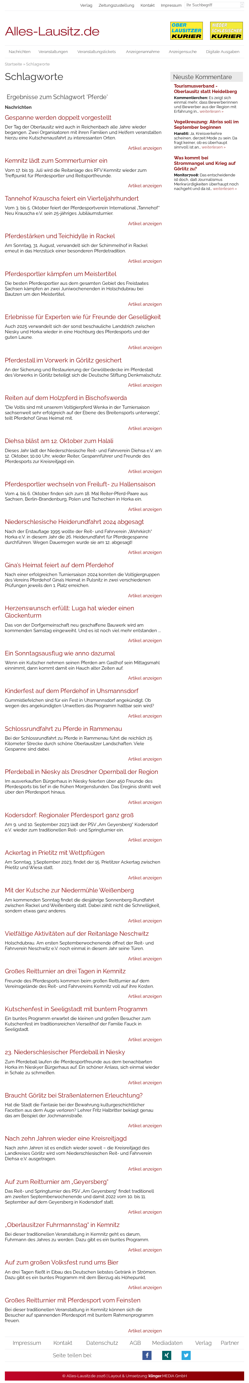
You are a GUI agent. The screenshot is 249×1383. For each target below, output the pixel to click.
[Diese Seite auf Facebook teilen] (147, 1355)
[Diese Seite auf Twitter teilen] (186, 1355)
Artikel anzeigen (145, 148)
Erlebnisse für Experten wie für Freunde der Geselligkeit (83, 317)
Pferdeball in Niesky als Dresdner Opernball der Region (81, 771)
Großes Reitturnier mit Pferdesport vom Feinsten (73, 1300)
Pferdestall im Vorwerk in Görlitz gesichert (63, 360)
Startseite (13, 64)
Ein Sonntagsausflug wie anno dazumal (60, 653)
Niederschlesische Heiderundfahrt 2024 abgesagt (74, 521)
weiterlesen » (211, 111)
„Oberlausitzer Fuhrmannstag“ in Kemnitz (62, 1224)
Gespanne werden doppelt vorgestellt (58, 117)
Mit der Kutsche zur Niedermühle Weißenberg (69, 890)
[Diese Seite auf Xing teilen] (167, 1355)
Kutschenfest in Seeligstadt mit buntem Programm (76, 1009)
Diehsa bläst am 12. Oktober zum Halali (59, 441)
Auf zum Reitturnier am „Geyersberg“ (56, 1181)
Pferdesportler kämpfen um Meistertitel (60, 274)
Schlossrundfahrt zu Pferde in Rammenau (63, 728)
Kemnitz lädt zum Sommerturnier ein (56, 160)
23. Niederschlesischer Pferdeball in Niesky (65, 1052)
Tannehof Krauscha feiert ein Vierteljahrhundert (72, 198)
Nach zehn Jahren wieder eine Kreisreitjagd (66, 1138)
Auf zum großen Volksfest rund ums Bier (61, 1262)
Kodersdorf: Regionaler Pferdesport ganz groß (69, 815)
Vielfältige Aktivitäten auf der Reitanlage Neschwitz (77, 933)
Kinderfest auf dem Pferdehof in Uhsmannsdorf (71, 691)
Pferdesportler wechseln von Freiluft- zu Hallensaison (80, 484)
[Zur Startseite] (83, 28)
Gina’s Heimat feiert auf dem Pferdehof (59, 565)
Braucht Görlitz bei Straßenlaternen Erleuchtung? (74, 1095)
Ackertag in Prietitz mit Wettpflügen (55, 852)
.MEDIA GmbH (167, 1376)
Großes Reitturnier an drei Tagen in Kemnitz (65, 971)
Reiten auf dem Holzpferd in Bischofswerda (66, 398)
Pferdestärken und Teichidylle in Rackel (60, 236)
